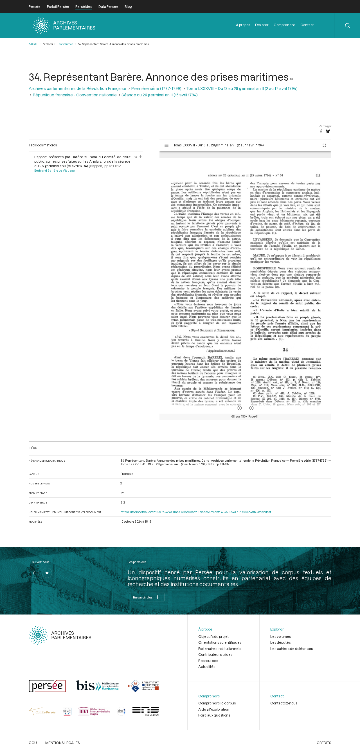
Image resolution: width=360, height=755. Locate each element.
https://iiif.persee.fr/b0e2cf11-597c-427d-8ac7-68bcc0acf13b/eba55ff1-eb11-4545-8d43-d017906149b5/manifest (195, 512)
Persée (34, 6)
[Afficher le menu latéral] (166, 145)
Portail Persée (58, 6)
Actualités (206, 666)
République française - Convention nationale (75, 94)
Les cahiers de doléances (291, 648)
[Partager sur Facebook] (321, 131)
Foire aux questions (214, 715)
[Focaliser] (140, 157)
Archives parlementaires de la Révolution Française (77, 88)
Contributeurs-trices (215, 654)
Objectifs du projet (213, 636)
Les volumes (65, 44)
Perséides (83, 6)
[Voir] (291, 76)
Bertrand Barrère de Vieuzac (54, 170)
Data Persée (108, 6)
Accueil (33, 43)
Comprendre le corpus (217, 703)
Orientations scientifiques (219, 642)
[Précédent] (240, 408)
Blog (128, 6)
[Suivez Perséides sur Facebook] (34, 573)
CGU (33, 743)
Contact (307, 25)
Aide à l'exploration (213, 709)
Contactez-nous (283, 703)
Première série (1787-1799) (156, 88)
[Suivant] (251, 408)
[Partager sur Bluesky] (328, 131)
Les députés (280, 642)
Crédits (324, 743)
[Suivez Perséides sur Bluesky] (47, 573)
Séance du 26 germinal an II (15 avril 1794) (160, 94)
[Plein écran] (324, 145)
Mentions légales (62, 743)
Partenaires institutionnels (219, 648)
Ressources (208, 661)
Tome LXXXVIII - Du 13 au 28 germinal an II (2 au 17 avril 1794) (242, 88)
